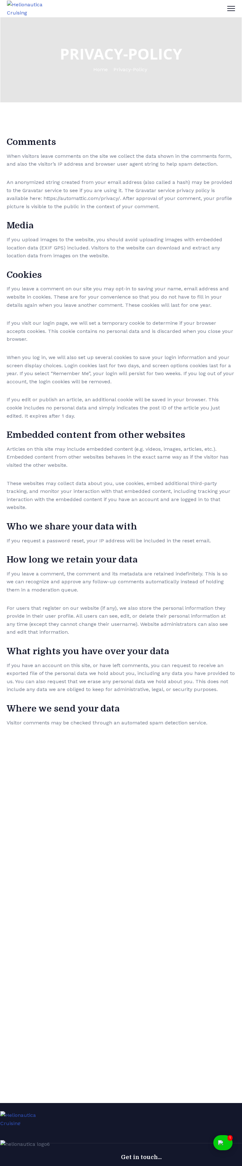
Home (100, 69)
